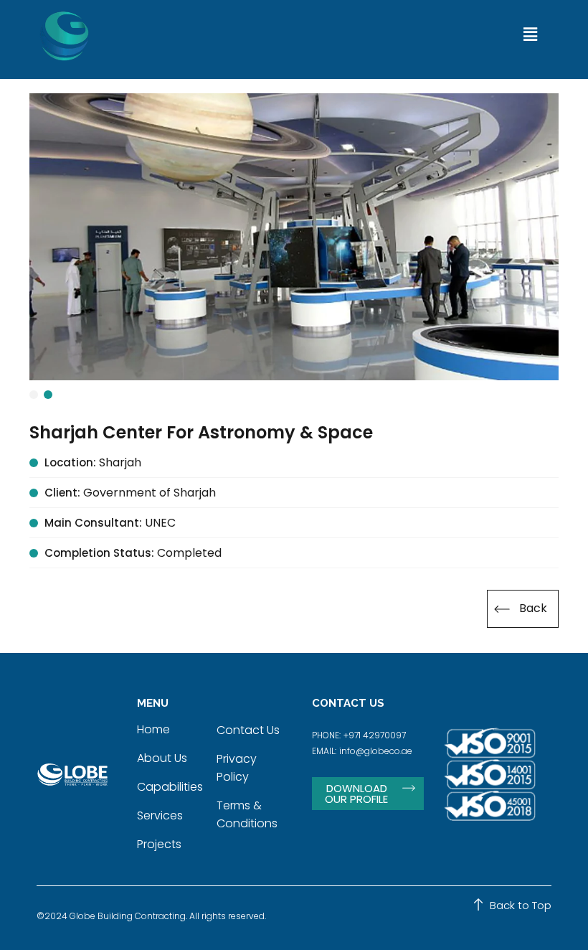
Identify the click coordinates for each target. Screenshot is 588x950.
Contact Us (248, 730)
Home (153, 729)
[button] (530, 34)
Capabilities (170, 787)
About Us (162, 758)
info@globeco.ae (375, 751)
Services (160, 815)
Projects (159, 844)
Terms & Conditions (247, 814)
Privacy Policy (237, 768)
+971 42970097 (374, 735)
